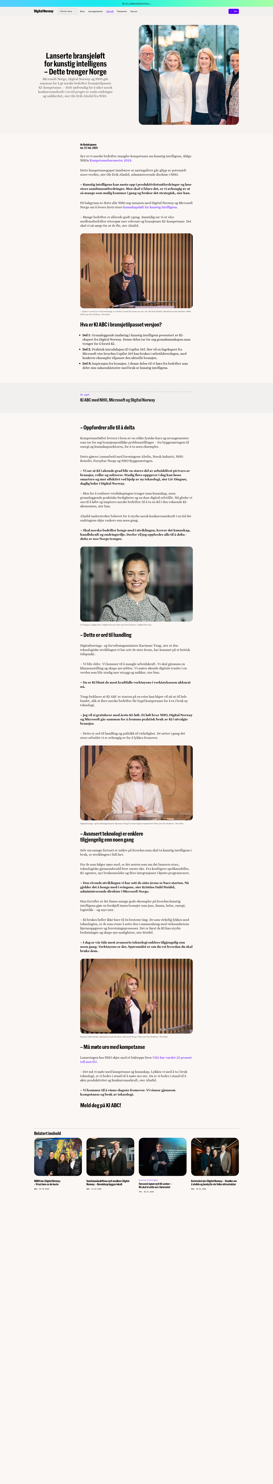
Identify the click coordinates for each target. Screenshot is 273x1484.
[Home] (43, 11)
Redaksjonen (89, 144)
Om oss (133, 11)
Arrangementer (95, 11)
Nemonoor (122, 11)
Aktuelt (110, 11)
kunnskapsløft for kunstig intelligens (150, 207)
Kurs (82, 11)
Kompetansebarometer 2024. (111, 160)
